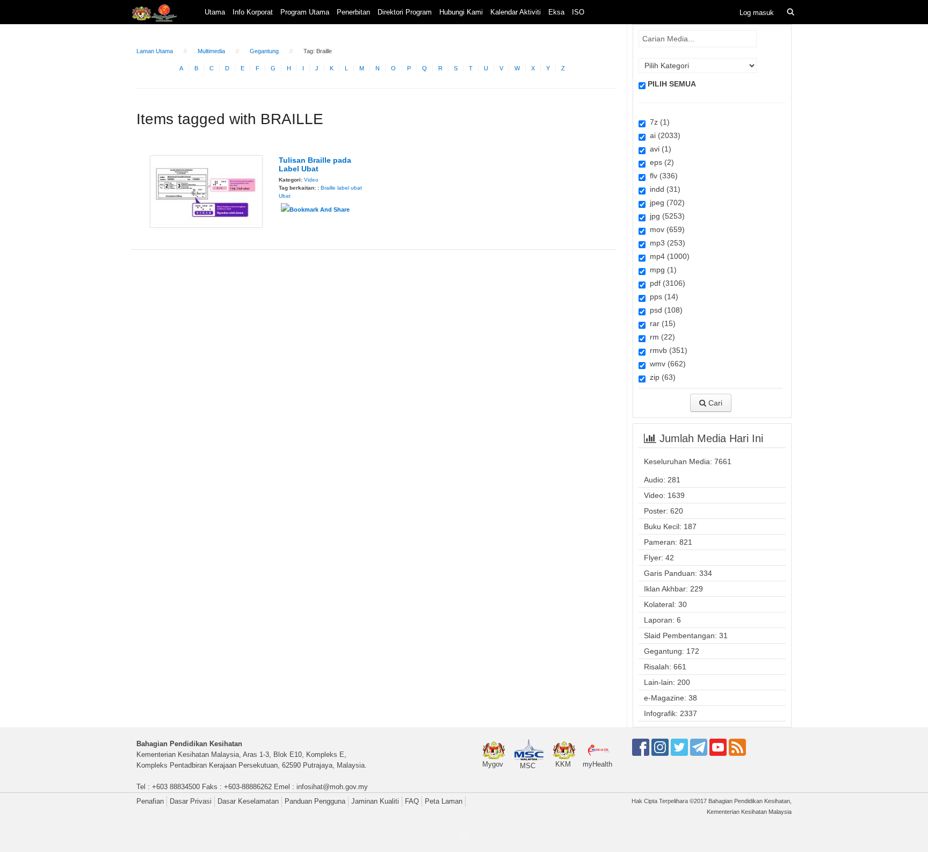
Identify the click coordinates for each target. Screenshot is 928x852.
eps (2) (660, 162)
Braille (328, 188)
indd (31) (663, 189)
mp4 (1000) (668, 256)
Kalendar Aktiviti (515, 12)
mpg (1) (661, 269)
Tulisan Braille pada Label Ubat (315, 164)
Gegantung (264, 51)
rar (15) (661, 323)
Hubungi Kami (461, 12)
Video (311, 180)
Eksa (556, 12)
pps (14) (662, 296)
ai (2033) (663, 135)
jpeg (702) (665, 202)
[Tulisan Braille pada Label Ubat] (206, 190)
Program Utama (304, 12)
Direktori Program (405, 12)
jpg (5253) (665, 216)
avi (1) (658, 149)
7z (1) (658, 122)
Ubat (285, 196)
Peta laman (443, 801)
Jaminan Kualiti (375, 801)
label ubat (349, 188)
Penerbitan (353, 12)
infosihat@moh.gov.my (332, 787)
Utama (215, 12)
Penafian (150, 801)
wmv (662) (666, 363)
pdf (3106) (665, 283)
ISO (578, 12)
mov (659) (665, 229)
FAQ (412, 801)
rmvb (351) (666, 350)
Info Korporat (253, 12)
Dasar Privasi (191, 801)
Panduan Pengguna (315, 801)
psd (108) (664, 310)
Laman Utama (154, 51)
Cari (714, 403)
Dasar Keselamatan (248, 801)
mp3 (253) (665, 243)
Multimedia (211, 51)
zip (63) (661, 377)
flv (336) (662, 175)
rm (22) (660, 337)
